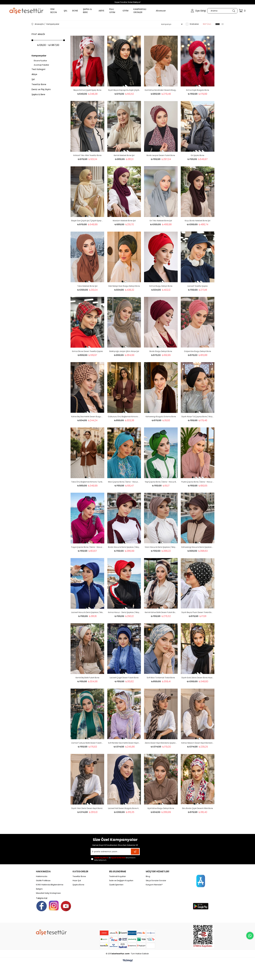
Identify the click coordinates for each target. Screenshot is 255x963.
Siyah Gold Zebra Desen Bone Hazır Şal (197, 677)
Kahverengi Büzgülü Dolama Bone (161, 416)
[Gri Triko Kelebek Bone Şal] (161, 191)
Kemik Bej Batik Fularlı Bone (87, 677)
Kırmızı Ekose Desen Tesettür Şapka (87, 351)
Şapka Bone (78, 884)
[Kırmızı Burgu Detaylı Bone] (161, 256)
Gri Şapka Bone (197, 155)
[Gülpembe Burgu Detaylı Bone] (197, 322)
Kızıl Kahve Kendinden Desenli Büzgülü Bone (161, 90)
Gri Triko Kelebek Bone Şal (161, 220)
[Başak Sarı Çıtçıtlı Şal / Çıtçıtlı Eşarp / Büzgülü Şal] (87, 191)
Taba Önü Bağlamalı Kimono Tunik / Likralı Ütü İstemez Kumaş (87, 482)
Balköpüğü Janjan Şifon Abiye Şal (124, 351)
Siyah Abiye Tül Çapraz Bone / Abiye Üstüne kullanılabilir (197, 416)
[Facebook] (41, 906)
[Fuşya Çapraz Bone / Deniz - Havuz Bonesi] (87, 518)
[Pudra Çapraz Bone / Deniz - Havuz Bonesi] (197, 452)
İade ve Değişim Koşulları (121, 880)
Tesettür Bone (39, 84)
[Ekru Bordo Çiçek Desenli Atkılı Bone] (197, 779)
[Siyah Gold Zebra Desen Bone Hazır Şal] (197, 648)
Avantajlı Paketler (41, 65)
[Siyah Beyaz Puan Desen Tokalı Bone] (197, 583)
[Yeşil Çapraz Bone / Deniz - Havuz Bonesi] (161, 452)
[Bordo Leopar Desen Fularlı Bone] (161, 126)
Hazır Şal (77, 880)
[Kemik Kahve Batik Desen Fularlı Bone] (161, 583)
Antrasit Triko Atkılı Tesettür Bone (87, 155)
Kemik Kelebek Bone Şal (124, 155)
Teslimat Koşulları (117, 876)
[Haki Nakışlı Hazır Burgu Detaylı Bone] (124, 256)
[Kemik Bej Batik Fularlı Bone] (87, 648)
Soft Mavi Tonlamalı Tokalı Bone (161, 677)
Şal (33, 79)
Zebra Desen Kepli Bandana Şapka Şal (161, 743)
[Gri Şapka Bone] (197, 126)
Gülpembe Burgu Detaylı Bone (197, 351)
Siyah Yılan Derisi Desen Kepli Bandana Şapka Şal (87, 808)
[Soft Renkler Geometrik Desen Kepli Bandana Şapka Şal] (124, 713)
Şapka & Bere (38, 94)
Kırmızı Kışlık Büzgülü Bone (197, 90)
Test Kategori (38, 69)
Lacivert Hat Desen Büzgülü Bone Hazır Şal (124, 808)
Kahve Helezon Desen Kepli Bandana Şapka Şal (197, 743)
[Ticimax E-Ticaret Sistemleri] (127, 960)
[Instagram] (54, 906)
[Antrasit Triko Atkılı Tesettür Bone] (87, 126)
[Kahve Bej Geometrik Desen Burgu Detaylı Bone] (87, 387)
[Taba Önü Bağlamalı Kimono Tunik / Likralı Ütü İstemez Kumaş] (87, 452)
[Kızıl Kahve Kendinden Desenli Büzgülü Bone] (161, 61)
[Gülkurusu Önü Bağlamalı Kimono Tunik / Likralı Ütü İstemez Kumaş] (124, 387)
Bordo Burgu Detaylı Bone (160, 351)
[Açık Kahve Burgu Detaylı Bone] (161, 779)
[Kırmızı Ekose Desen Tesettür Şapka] (87, 322)
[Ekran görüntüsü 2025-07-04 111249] (203, 936)
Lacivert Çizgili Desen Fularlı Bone (124, 677)
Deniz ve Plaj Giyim (41, 89)
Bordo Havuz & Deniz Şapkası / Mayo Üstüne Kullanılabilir (124, 547)
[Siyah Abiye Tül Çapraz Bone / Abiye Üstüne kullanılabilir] (197, 387)
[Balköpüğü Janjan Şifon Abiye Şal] (124, 322)
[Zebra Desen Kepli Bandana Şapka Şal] (161, 713)
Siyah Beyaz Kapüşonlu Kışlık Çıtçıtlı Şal (124, 90)
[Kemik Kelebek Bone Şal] (124, 126)
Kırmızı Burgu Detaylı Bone (160, 286)
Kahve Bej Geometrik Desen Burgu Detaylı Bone (87, 416)
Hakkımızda (41, 876)
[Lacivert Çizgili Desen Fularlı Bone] (124, 648)
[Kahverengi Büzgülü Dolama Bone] (161, 387)
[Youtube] (65, 906)
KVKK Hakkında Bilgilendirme (49, 884)
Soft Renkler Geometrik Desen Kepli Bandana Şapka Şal (124, 743)
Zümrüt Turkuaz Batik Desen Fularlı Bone (87, 743)
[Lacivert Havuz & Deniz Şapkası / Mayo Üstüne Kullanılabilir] (87, 583)
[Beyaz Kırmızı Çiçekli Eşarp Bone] (87, 61)
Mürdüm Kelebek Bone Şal (124, 220)
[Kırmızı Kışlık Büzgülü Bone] (197, 61)
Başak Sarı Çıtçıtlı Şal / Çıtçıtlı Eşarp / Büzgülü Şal (87, 220)
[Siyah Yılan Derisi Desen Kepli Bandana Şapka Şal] (87, 779)
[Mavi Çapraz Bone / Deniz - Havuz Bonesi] (124, 452)
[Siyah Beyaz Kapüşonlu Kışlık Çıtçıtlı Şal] (124, 61)
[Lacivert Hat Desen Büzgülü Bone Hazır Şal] (124, 779)
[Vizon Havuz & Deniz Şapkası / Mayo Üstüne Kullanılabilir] (161, 518)
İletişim (39, 889)
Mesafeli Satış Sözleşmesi (48, 893)
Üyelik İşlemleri (116, 884)
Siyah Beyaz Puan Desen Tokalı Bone (197, 612)
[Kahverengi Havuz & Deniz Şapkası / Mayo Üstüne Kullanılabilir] (197, 518)
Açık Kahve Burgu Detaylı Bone (160, 808)
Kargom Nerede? (154, 884)
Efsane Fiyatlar (40, 61)
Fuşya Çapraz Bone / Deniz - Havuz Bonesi (87, 547)
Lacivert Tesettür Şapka (197, 286)
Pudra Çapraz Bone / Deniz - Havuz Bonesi (197, 482)
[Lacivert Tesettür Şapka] (197, 256)
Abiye (34, 74)
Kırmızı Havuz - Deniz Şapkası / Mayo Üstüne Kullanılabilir (124, 612)
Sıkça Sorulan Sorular (156, 880)
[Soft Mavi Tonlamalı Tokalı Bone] (161, 648)
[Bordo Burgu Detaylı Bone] (161, 322)
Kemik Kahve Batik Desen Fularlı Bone (161, 612)
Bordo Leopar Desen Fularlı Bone (161, 155)
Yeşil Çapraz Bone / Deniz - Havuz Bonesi (161, 482)
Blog (148, 876)
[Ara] (233, 10)
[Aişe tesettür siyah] (51, 932)
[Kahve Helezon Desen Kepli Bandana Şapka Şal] (197, 713)
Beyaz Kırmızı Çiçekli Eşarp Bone (87, 90)
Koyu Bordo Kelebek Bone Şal (197, 220)
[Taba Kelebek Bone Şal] (87, 256)
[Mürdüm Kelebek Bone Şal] (124, 191)
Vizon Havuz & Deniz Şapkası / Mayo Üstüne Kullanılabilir (161, 547)
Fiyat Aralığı (38, 34)
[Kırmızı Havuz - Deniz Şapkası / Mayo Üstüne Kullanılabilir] (124, 583)
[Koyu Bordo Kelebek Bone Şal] (197, 191)
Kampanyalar (39, 56)
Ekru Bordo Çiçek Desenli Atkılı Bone (197, 808)
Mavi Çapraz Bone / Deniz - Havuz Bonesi (124, 482)
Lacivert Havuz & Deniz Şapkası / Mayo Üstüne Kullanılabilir (87, 612)
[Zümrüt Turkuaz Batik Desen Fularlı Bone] (87, 713)
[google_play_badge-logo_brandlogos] (201, 906)
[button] (86, 85)
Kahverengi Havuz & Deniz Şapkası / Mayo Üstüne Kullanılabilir (197, 547)
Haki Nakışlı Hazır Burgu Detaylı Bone (124, 286)
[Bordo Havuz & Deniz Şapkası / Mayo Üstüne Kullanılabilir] (124, 518)
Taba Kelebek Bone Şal (87, 286)
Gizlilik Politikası (43, 880)
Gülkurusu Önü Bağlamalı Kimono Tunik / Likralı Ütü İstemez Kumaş (124, 416)
